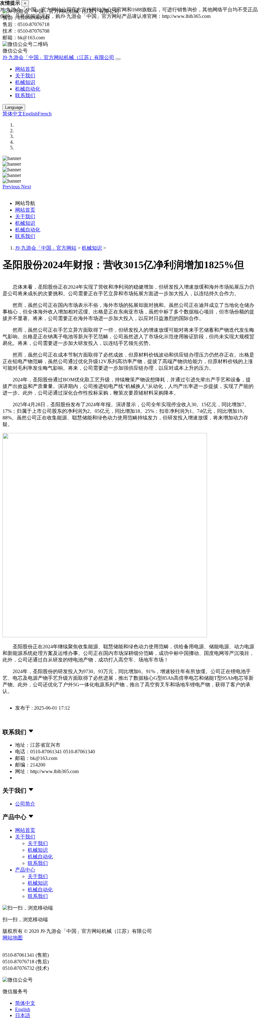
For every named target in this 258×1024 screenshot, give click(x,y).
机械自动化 (27, 88)
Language (14, 107)
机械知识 (25, 82)
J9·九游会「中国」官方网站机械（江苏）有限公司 (58, 57)
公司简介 (25, 803)
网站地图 (13, 937)
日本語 (22, 1015)
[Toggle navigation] (118, 59)
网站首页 (25, 69)
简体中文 (13, 113)
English (30, 113)
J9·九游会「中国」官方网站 (45, 248)
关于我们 (25, 75)
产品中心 (25, 869)
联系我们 (25, 95)
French (45, 113)
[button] (12, 186)
